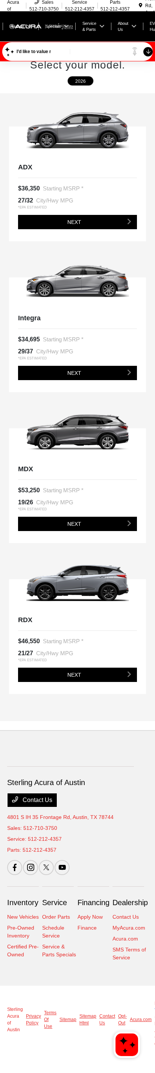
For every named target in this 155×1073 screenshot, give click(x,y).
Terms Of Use (50, 1019)
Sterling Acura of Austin (15, 1019)
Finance (87, 928)
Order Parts (56, 917)
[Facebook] (14, 867)
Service (54, 902)
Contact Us (36, 800)
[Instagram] (30, 867)
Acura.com (125, 939)
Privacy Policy (33, 1020)
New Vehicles (23, 917)
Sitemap (67, 1019)
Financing (93, 902)
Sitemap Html (87, 1020)
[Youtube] (62, 867)
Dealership (130, 902)
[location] (140, 5)
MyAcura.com (128, 928)
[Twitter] (46, 867)
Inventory (22, 902)
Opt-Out (122, 1020)
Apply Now (90, 917)
